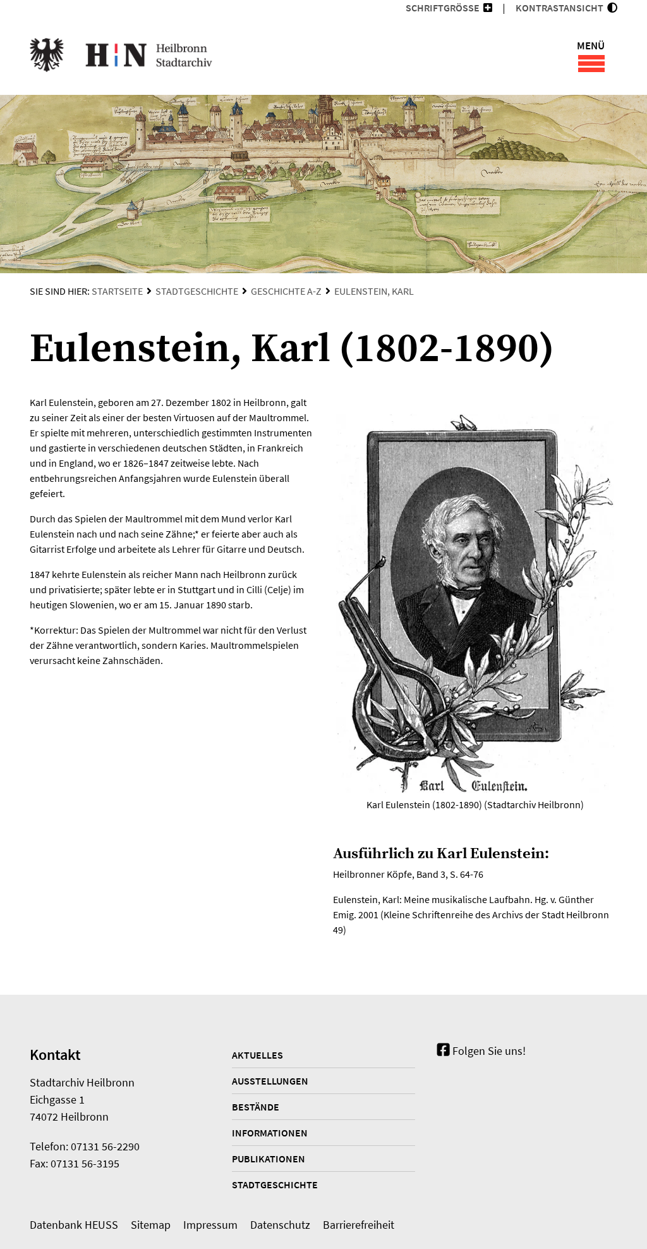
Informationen (270, 1132)
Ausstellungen (270, 1080)
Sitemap (151, 1224)
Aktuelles (257, 1055)
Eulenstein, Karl (374, 291)
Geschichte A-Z (286, 291)
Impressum (210, 1224)
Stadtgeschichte (196, 291)
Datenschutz (280, 1224)
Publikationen (268, 1158)
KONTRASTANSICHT (561, 7)
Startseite (117, 291)
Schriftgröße (443, 7)
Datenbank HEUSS (74, 1224)
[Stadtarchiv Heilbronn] (121, 57)
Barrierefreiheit (358, 1224)
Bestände (255, 1106)
